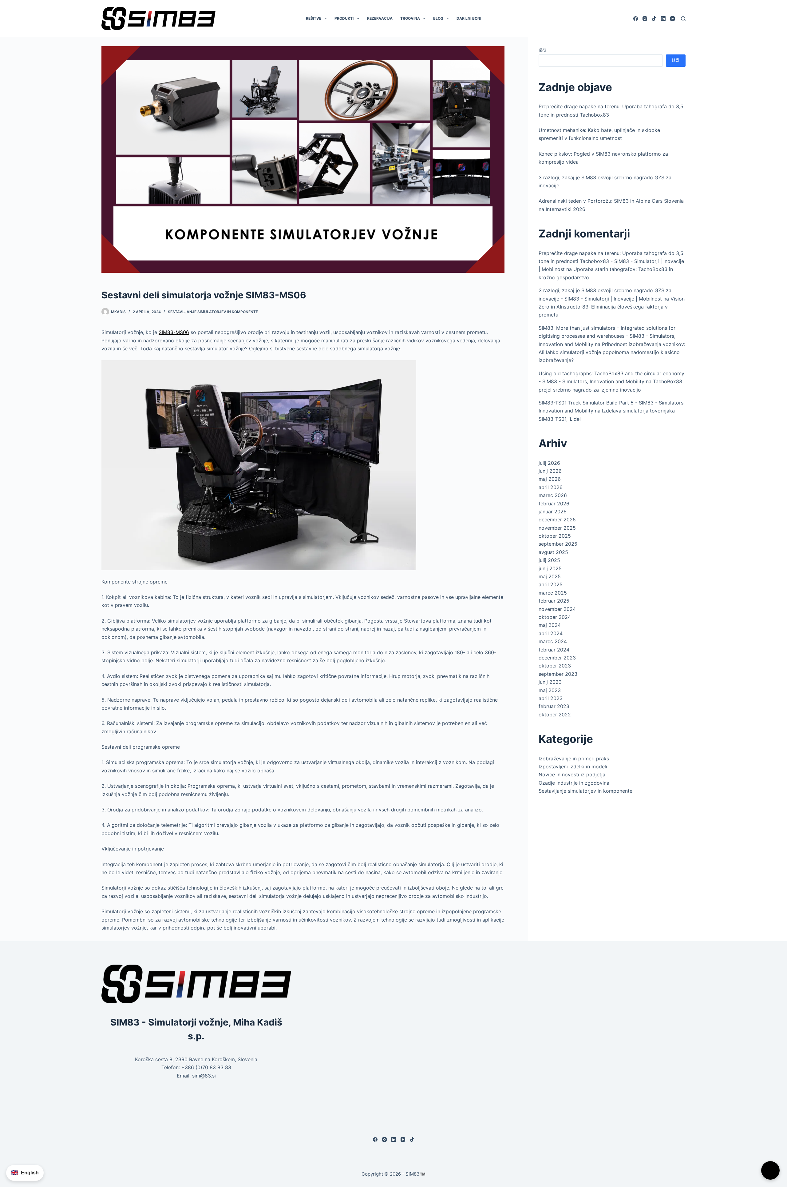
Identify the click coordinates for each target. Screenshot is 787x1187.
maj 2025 (550, 576)
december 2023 (557, 658)
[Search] (683, 18)
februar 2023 (554, 706)
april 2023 (551, 698)
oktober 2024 (555, 617)
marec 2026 (553, 495)
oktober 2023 (555, 666)
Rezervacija (380, 18)
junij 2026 (550, 471)
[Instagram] (645, 18)
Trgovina (410, 18)
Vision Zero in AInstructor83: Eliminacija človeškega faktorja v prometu (612, 307)
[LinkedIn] (663, 18)
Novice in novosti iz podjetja (572, 774)
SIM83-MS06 (174, 332)
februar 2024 (554, 650)
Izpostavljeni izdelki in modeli (573, 766)
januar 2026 (553, 511)
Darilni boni (469, 18)
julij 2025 (549, 560)
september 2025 (558, 544)
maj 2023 (550, 690)
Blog (438, 18)
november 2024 (557, 609)
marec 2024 (553, 641)
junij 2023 (550, 682)
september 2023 (558, 674)
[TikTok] (654, 18)
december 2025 (557, 519)
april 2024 (551, 633)
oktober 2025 (555, 536)
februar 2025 (554, 601)
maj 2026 (550, 479)
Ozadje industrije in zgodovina (574, 783)
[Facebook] (635, 18)
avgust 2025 (553, 552)
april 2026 (551, 487)
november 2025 (557, 528)
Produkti (344, 18)
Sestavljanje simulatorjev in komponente (213, 311)
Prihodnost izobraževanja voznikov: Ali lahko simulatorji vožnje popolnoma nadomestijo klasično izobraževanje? (612, 352)
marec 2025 (553, 593)
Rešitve (313, 18)
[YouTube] (672, 18)
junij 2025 (550, 568)
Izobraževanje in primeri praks (574, 758)
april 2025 (551, 584)
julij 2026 (549, 463)
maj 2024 (550, 625)
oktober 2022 (555, 714)
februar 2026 (554, 503)
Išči (542, 50)
